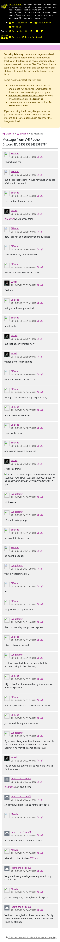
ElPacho (23, 133)
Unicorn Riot (15, 4)
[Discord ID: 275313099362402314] (6, 494)
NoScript (38, 98)
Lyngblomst (17, 493)
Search (38, 37)
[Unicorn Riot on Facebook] (26, 31)
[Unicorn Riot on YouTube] (37, 31)
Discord (9, 133)
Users (27, 37)
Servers (15, 37)
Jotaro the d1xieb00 (21, 778)
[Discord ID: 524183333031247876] (6, 779)
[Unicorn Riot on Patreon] (42, 31)
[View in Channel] (38, 156)
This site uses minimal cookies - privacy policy (32, 937)
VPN (25, 105)
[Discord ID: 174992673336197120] (6, 815)
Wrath (14, 210)
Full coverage (19, 23)
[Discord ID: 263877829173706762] (6, 154)
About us (16, 27)
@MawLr (9, 218)
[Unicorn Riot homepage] (4, 6)
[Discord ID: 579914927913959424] (6, 211)
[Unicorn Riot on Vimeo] (31, 31)
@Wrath (33, 858)
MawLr (14, 814)
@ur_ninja (16, 31)
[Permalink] (41, 156)
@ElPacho (9, 786)
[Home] (4, 37)
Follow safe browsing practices (26, 95)
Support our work (41, 23)
